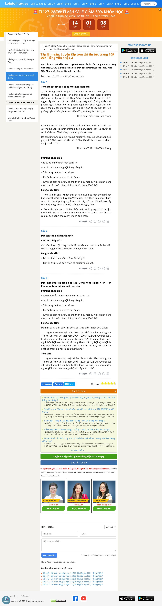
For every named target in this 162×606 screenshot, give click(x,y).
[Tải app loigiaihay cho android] (129, 50)
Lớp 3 (110, 3)
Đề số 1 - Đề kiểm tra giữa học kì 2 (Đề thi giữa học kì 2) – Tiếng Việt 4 (73, 584)
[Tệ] (95, 221)
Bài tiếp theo (79, 391)
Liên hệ (12, 596)
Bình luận (48, 384)
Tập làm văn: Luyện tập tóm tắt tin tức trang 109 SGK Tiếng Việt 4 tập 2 (77, 56)
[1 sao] (102, 383)
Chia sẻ (59, 384)
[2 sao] (105, 383)
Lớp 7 (76, 3)
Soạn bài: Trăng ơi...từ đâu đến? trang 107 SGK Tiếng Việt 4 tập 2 (74, 420)
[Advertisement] (139, 119)
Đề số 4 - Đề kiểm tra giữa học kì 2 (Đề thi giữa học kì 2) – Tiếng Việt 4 (73, 576)
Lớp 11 (43, 3)
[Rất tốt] (108, 221)
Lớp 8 (68, 3)
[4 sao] (111, 383)
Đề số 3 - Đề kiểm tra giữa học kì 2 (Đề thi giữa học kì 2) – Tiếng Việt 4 (73, 578)
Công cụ (135, 3)
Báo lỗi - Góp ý (79, 462)
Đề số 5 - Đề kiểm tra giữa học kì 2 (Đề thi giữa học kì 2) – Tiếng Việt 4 (73, 573)
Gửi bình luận (49, 555)
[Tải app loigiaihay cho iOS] (147, 50)
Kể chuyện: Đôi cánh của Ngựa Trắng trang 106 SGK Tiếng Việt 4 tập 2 (77, 429)
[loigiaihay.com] (16, 5)
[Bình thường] (99, 221)
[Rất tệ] (90, 221)
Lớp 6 (85, 3)
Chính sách (25, 596)
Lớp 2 (118, 3)
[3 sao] (108, 383)
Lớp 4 (101, 3)
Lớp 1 (126, 3)
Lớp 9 (60, 3)
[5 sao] (114, 383)
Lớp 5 (93, 3)
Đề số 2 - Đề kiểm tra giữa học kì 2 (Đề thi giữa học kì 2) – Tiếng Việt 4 (73, 581)
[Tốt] (103, 221)
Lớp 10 (51, 3)
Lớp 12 (34, 3)
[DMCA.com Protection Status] (58, 601)
